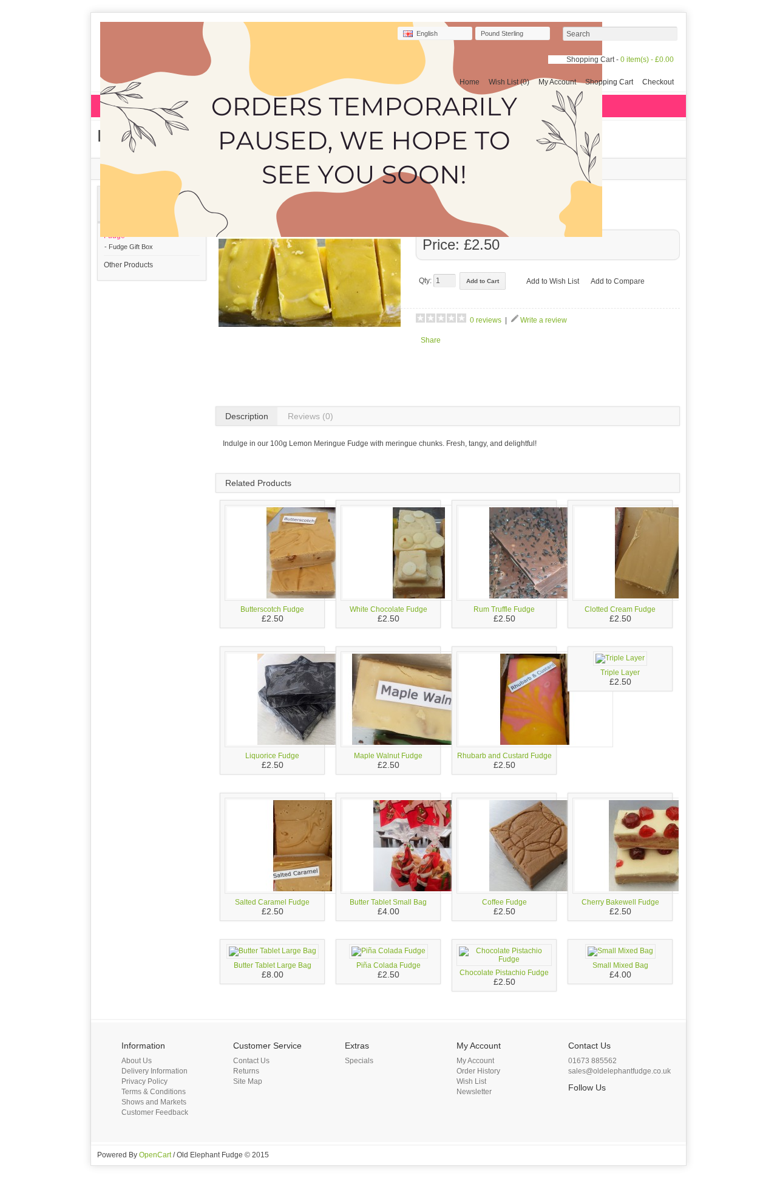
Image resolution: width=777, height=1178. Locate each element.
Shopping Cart (609, 82)
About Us (136, 1060)
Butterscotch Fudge (272, 609)
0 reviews (485, 320)
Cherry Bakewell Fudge (620, 902)
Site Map (247, 1081)
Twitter (590, 1105)
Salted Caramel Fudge (272, 902)
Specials (359, 1060)
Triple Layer (620, 672)
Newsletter (474, 1091)
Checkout (658, 82)
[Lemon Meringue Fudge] (310, 372)
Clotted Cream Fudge (620, 609)
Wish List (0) (509, 82)
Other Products (128, 265)
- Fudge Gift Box (128, 246)
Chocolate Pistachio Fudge (504, 972)
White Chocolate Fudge (388, 609)
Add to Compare (618, 281)
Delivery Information (154, 1071)
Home (470, 82)
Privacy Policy (144, 1081)
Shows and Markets (153, 1102)
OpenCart (155, 1155)
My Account (557, 82)
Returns (246, 1071)
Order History (478, 1071)
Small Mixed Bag (620, 965)
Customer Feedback (154, 1112)
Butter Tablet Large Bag (272, 965)
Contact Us (251, 1060)
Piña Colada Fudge (388, 965)
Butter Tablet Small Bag (388, 902)
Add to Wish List (552, 281)
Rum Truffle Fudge (504, 609)
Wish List (471, 1081)
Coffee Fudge (504, 902)
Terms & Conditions (153, 1091)
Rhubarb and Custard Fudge (504, 756)
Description (246, 416)
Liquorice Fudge (272, 756)
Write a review (543, 320)
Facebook (575, 1105)
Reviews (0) (310, 416)
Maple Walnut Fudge (388, 756)
